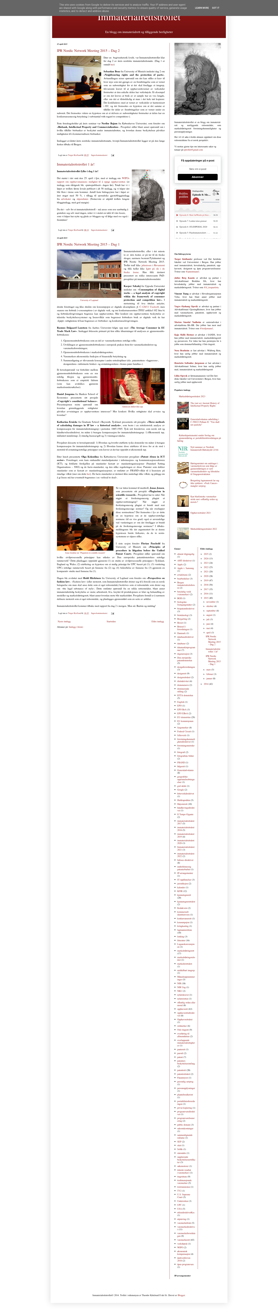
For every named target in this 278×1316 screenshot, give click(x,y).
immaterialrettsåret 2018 (185, 829)
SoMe (180, 1149)
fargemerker (182, 727)
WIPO (180, 1247)
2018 (206, 584)
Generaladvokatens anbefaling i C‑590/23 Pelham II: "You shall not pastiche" (204, 422)
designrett (181, 673)
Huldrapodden (183, 800)
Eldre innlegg (158, 621)
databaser (181, 643)
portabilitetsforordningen (186, 1102)
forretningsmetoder (186, 745)
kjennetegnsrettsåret (186, 901)
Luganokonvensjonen (186, 945)
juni (208, 623)
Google (180, 789)
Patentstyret (182, 1077)
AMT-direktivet (184, 560)
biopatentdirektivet (185, 608)
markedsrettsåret (184, 963)
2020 (206, 576)
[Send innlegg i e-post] (112, 155)
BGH (179, 598)
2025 (206, 553)
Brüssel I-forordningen (183, 628)
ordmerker (182, 1025)
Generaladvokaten (185, 770)
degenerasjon (183, 653)
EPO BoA (181, 709)
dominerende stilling (183, 690)
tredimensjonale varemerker (184, 1181)
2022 (206, 567)
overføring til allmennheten (183, 1035)
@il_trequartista (211, 287)
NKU (179, 990)
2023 (206, 562)
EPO (179, 705)
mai (208, 628)
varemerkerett (183, 1239)
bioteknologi (183, 615)
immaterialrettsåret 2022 (185, 855)
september (211, 610)
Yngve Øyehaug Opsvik (186, 306)
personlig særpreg (185, 1081)
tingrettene (182, 1176)
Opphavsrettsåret (184, 1019)
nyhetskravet (183, 994)
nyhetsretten (182, 998)
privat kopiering (184, 1107)
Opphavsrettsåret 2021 (200, 512)
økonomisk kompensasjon (183, 1252)
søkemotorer (183, 1166)
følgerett (181, 766)
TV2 (179, 1190)
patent (180, 1057)
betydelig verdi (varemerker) (184, 593)
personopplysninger (186, 1088)
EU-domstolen (183, 717)
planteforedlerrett (185, 1094)
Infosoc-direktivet (185, 860)
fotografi (181, 752)
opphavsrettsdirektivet (186, 1014)
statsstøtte (181, 1153)
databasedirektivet (185, 636)
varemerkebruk (184, 1222)
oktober (210, 606)
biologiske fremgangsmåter (184, 603)
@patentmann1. (193, 271)
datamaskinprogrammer (186, 649)
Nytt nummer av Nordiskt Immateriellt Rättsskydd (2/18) (204, 448)
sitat (179, 1145)
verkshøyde (182, 1243)
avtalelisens (182, 574)
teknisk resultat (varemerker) (184, 1171)
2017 (206, 589)
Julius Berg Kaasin (184, 277)
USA (179, 1208)
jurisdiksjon (182, 883)
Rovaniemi (159, 265)
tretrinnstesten (183, 1186)
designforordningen (186, 666)
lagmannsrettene (184, 929)
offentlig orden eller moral (186, 1004)
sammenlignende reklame (184, 1136)
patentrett (181, 1070)
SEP (179, 1141)
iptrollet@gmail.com (193, 149)
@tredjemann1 (206, 328)
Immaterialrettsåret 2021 (186, 848)
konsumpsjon (183, 922)
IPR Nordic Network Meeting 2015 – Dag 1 (88, 244)
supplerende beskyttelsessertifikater (186, 1159)
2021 (206, 571)
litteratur (181, 940)
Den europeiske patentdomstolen (184, 659)
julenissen (147, 265)
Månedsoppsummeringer (186, 978)
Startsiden (111, 621)
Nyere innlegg (64, 621)
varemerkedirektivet (186, 1228)
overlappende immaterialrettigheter (186, 1043)
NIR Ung (181, 987)
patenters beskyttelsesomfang (186, 1062)
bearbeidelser (183, 578)
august (209, 614)
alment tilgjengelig (185, 553)
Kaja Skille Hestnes (184, 334)
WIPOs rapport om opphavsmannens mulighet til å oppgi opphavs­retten (93, 179)
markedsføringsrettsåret (186, 958)
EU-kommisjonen (185, 721)
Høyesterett (182, 803)
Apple (180, 564)
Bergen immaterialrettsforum (186, 585)
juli (208, 619)
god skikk (181, 785)
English (180, 701)
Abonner (198, 177)
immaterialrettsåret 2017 (185, 822)
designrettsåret (183, 677)
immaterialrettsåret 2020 (185, 842)
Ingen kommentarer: (99, 155)
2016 (206, 593)
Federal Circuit (184, 731)
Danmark (181, 633)
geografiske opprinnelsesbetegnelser (186, 779)
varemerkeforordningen (186, 1234)
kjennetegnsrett (184, 894)
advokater (66, 198)
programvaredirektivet (186, 1113)
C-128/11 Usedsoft (149, 306)
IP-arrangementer (185, 873)
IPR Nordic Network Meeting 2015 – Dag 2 (88, 50)
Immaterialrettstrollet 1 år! (75, 164)
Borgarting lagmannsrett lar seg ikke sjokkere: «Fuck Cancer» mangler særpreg (204, 483)
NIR (179, 983)
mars (208, 669)
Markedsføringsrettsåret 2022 (203, 528)
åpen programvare (185, 1264)
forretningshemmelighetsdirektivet (186, 740)
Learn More (202, 8)
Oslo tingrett (183, 1029)
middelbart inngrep (186, 970)
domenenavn (183, 684)
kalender (181, 887)
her (112, 64)
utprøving (181, 1219)
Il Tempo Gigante (185, 814)
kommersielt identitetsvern (183, 913)
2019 (206, 580)
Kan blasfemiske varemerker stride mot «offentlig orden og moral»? (204, 499)
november (211, 601)
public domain (183, 1124)
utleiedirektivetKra (185, 1212)
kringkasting (183, 926)
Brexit (180, 622)
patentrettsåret (183, 1073)
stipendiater (82, 198)
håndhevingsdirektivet (186, 809)
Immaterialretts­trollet (139, 16)
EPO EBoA (182, 713)
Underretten (182, 1200)
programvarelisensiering (186, 1119)
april (208, 632)
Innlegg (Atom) (76, 626)
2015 (206, 597)
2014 (206, 683)
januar (209, 678)
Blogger (181, 1295)
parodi (180, 1053)
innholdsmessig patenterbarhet (184, 868)
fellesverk (181, 735)
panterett (181, 1049)
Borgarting (182, 618)
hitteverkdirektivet (185, 793)
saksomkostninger (185, 1128)
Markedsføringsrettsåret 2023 (192, 396)
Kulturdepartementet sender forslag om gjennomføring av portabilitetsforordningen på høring (199, 438)
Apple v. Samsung (185, 568)
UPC (179, 1204)
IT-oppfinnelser (184, 879)
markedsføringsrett (185, 950)
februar (210, 674)
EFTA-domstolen (185, 695)
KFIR (179, 891)
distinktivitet (183, 681)
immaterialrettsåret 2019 (185, 835)
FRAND (181, 762)
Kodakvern (182, 907)
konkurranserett (184, 918)
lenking (180, 936)
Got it (215, 8)
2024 (206, 558)
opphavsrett (182, 1008)
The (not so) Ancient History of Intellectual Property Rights (204, 404)
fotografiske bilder (185, 755)
